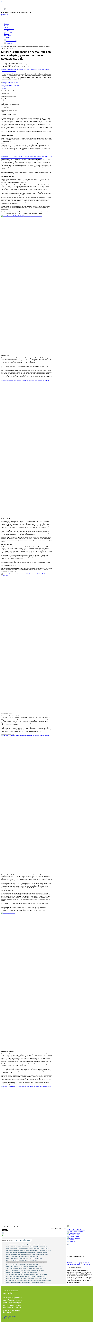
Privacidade (85, 1263)
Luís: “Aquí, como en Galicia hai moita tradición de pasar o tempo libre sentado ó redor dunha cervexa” (28, 1280)
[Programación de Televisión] (71, 1241)
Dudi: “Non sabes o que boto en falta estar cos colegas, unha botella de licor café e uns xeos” (26, 1278)
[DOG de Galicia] (75, 1231)
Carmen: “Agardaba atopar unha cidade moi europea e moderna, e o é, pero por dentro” (25, 1270)
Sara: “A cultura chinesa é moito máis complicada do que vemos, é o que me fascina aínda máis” (27, 1274)
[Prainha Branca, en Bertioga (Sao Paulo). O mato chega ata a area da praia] (26, 216)
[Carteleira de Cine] (70, 1240)
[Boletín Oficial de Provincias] (76, 1230)
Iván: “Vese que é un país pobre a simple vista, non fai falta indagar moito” (22, 1264)
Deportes (7, 30)
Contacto (70, 1263)
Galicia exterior (8, 32)
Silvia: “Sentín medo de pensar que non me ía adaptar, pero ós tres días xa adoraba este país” (26, 1262)
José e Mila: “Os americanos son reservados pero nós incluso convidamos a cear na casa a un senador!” (28, 1250)
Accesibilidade (71, 1264)
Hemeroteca (4, 14)
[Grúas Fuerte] (29, 6)
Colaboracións (8, 35)
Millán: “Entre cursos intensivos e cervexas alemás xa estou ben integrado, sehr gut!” (24, 1266)
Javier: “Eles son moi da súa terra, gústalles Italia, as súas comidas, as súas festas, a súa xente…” (27, 1252)
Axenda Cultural (9, 29)
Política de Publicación (83, 1264)
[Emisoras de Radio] (73, 1238)
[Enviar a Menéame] (2, 1233)
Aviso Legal (77, 1263)
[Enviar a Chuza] (5, 1235)
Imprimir (9, 43)
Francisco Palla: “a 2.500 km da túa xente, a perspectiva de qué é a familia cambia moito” (25, 1244)
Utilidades (7, 37)
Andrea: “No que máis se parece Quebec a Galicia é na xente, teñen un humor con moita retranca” (27, 1254)
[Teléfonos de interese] (73, 1233)
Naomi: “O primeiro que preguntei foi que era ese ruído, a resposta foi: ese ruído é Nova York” (26, 1282)
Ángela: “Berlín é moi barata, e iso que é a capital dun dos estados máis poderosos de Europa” (26, 1246)
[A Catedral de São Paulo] (26, 913)
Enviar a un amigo (11, 41)
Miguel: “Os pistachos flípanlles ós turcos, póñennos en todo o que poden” (22, 1256)
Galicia (6, 25)
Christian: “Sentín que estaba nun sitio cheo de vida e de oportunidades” (21, 1272)
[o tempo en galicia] (73, 1236)
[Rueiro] (73, 1235)
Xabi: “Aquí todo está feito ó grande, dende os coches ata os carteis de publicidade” (24, 1268)
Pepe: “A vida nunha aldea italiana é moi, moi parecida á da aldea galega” (22, 1260)
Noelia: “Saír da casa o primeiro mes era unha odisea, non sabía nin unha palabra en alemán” (26, 1276)
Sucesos (6, 34)
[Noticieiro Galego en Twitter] (4, 21)
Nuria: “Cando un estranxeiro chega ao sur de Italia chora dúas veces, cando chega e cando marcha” (27, 1248)
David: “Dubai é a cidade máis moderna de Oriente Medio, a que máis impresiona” (24, 1258)
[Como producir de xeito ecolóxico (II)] (12, 1318)
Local (6, 27)
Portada (6, 24)
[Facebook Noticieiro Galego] (4, 19)
